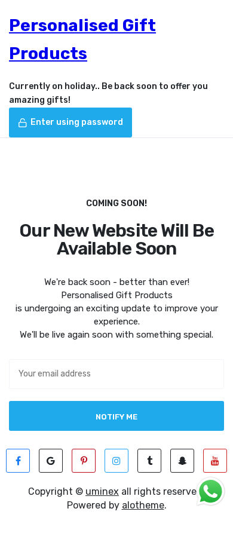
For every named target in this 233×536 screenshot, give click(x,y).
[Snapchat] (182, 461)
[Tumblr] (149, 461)
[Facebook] (18, 461)
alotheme (143, 505)
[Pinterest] (84, 461)
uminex (102, 491)
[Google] (51, 461)
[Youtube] (215, 461)
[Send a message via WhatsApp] (210, 491)
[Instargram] (116, 461)
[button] (70, 122)
